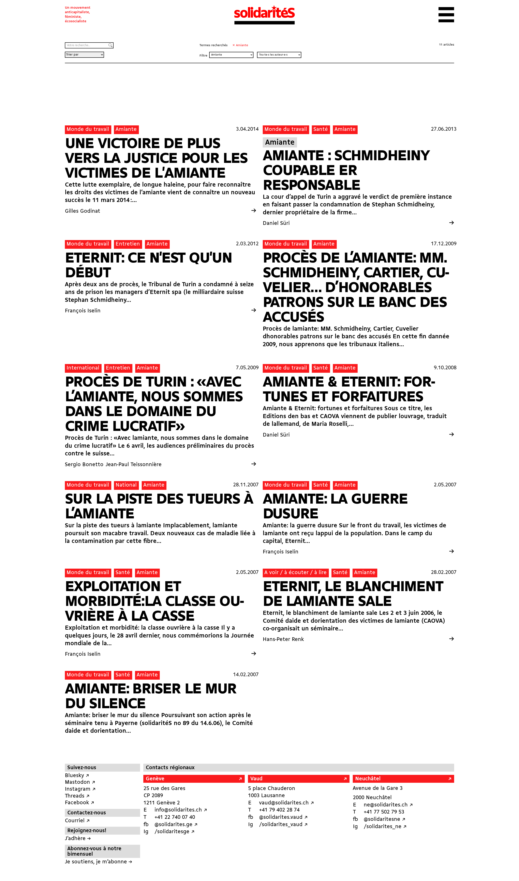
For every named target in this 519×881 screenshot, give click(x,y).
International (82, 368)
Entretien (128, 244)
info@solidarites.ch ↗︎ (180, 810)
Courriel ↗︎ (77, 821)
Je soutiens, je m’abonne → (98, 862)
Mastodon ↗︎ (80, 782)
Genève (155, 779)
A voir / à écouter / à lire (295, 573)
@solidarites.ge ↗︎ (176, 825)
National (126, 485)
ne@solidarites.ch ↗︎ (388, 805)
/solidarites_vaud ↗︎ (283, 825)
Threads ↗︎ (77, 796)
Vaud (256, 779)
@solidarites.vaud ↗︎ (283, 817)
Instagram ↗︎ (80, 789)
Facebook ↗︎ (79, 803)
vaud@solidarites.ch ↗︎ (286, 803)
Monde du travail (87, 129)
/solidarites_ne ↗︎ (385, 827)
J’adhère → (78, 838)
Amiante (126, 129)
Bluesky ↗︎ (77, 775)
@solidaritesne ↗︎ (384, 819)
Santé (320, 129)
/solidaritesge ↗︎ (174, 832)
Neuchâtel (368, 779)
